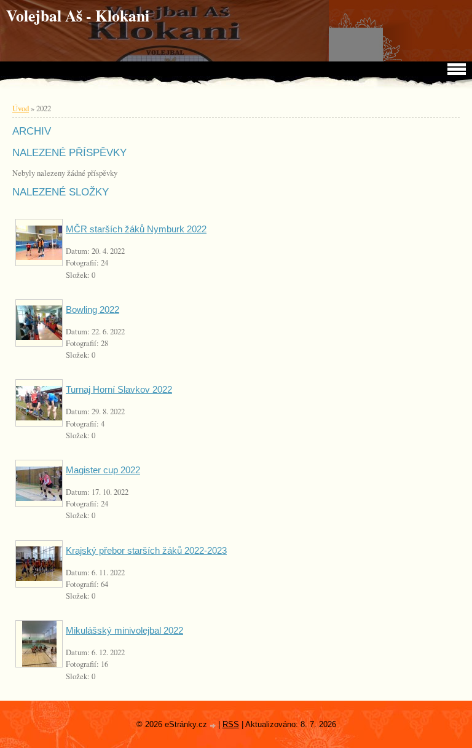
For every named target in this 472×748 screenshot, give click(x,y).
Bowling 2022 (92, 309)
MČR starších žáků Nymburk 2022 (136, 229)
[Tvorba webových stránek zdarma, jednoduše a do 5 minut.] (214, 725)
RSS (230, 724)
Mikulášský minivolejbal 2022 (124, 630)
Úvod (20, 108)
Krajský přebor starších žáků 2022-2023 (146, 550)
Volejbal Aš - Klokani (77, 15)
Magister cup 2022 (103, 470)
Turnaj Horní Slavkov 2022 (119, 389)
